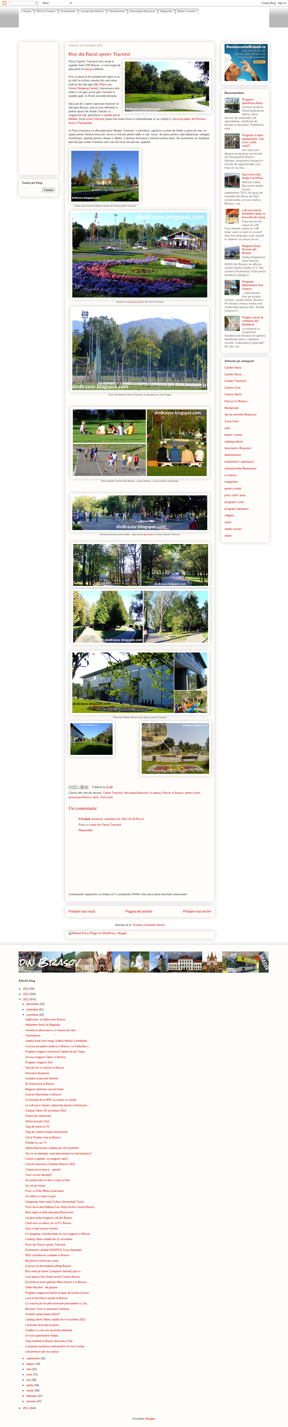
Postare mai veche (197, 911)
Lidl (84, 115)
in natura (155, 792)
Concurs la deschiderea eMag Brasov (48, 1266)
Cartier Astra (233, 367)
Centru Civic (233, 387)
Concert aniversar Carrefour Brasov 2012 (50, 1164)
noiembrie (32, 1009)
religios (229, 515)
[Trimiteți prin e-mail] (70, 787)
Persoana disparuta (37, 1073)
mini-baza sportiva (135, 302)
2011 (26, 1408)
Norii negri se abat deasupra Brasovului (49, 1212)
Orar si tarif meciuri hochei (41, 1228)
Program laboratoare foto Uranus (252, 285)
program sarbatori (237, 508)
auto (227, 428)
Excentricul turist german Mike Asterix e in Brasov (56, 1282)
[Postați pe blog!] (74, 787)
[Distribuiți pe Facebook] (82, 787)
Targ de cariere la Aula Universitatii (46, 1132)
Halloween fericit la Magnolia (42, 1024)
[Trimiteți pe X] (78, 787)
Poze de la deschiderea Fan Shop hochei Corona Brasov (59, 1207)
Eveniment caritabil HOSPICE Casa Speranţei (53, 1250)
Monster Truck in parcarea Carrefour (47, 1308)
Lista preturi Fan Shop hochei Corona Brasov (52, 1276)
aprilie (30, 1385)
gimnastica (149, 534)
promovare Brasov (80, 797)
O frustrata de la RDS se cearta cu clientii (50, 1099)
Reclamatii (231, 408)
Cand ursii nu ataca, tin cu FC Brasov (48, 1223)
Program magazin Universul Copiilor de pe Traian (55, 1051)
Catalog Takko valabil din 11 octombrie (48, 1239)
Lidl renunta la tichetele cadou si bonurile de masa (253, 213)
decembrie (33, 1004)
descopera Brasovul (136, 792)
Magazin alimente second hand (44, 1089)
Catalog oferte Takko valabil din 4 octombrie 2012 (55, 1319)
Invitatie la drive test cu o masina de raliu (50, 1030)
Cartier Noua (233, 374)
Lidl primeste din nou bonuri (42, 1351)
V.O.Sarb (84, 819)
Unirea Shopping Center (83, 88)
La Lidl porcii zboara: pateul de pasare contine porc (56, 1105)
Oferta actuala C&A (37, 1121)
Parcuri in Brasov (172, 792)
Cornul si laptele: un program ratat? (46, 1158)
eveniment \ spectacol (239, 461)
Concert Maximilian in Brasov (43, 1094)
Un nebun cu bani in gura (40, 1196)
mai (29, 1380)
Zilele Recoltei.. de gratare (41, 1287)
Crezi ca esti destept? (38, 1174)
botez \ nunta (233, 434)
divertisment (233, 454)
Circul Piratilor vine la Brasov (43, 1137)
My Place (100, 84)
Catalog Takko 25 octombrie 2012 (45, 1110)
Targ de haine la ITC (37, 1126)
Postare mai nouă (82, 911)
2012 (26, 999)
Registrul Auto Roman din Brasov (251, 249)
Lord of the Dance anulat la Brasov (46, 1298)
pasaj (88, 69)
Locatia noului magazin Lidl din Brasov (48, 1217)
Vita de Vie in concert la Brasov (44, 1067)
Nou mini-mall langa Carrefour (252, 176)
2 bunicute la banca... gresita (43, 1169)
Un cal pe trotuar (35, 1185)
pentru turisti (192, 792)
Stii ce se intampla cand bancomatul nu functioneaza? (58, 1153)
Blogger (150, 1418)
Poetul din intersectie (38, 1115)
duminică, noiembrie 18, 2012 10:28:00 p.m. (118, 819)
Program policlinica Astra (252, 101)
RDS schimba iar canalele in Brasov (47, 1255)
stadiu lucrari (233, 528)
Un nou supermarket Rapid (41, 1335)
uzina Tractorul (94, 119)
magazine (231, 481)
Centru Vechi (233, 394)
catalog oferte (234, 441)
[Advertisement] (144, 25)
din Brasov (49, 961)
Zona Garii (106, 797)
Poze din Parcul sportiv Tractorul (45, 1244)
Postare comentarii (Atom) (149, 925)
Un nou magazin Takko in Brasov (45, 1057)
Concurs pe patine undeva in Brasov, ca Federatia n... (58, 1046)
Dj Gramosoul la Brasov (39, 1083)
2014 (26, 988)
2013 (26, 994)
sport (95, 797)
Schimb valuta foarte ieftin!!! (42, 1314)
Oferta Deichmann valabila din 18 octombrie (52, 1148)
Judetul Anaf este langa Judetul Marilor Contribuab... (57, 1040)
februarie (32, 1396)
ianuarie (31, 1401)
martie (30, 1390)
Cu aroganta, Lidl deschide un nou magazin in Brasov (57, 1233)
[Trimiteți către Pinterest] (86, 787)
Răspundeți (85, 830)
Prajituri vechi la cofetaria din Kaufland (252, 321)
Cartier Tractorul (112, 792)
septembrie (33, 1358)
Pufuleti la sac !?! (36, 1142)
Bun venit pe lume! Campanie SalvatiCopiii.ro (53, 1271)
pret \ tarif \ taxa (235, 495)
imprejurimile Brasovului (240, 468)
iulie (29, 1369)
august (30, 1363)
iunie (29, 1374)
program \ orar (234, 502)
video (228, 535)
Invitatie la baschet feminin (41, 1078)
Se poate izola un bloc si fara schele (47, 1180)
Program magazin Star (39, 1062)
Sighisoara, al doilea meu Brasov (45, 1019)
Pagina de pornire (139, 911)
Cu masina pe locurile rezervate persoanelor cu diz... (57, 1303)
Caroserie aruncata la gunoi (42, 1325)
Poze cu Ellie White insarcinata (44, 1191)
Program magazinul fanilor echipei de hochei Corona (57, 1292)
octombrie (32, 1014)
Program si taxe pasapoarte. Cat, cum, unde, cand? (253, 140)
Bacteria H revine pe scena (41, 1260)
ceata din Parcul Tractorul (105, 824)
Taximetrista (32, 1035)
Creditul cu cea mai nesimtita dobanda (48, 1330)
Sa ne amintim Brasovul (240, 414)
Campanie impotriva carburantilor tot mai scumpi (54, 1346)
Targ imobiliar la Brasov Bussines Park (49, 1341)
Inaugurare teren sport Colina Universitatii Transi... (56, 1201)
